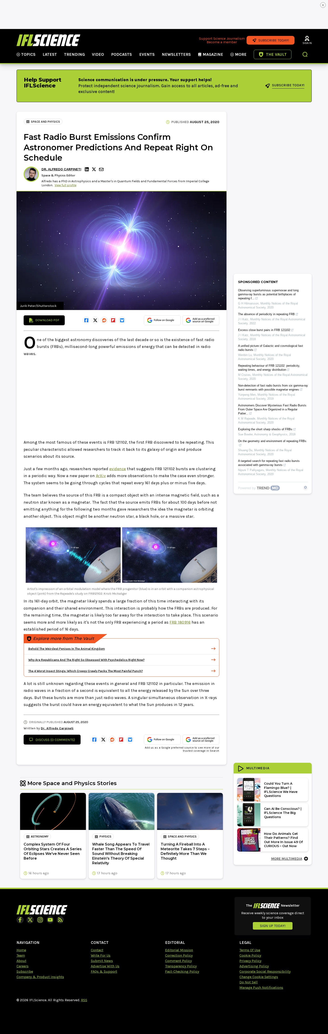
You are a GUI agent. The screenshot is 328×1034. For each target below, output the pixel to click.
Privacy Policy (250, 961)
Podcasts (121, 54)
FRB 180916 (180, 622)
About (21, 961)
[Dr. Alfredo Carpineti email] (101, 169)
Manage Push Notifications (261, 987)
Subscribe (25, 971)
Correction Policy (179, 955)
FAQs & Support (104, 971)
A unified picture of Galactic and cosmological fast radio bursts (270, 348)
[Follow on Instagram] (40, 919)
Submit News (102, 961)
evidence (117, 468)
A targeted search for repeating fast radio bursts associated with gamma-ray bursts (269, 463)
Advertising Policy (254, 966)
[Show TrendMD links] (305, 487)
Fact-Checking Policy (182, 971)
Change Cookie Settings (258, 977)
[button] (305, 55)
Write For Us (100, 955)
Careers (23, 966)
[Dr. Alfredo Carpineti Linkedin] (87, 169)
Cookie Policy (250, 955)
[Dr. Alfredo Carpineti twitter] (94, 169)
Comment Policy (178, 961)
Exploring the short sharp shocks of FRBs (265, 429)
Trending (74, 54)
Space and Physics (45, 121)
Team (21, 955)
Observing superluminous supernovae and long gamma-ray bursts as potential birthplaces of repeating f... (268, 294)
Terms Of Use (249, 950)
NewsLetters (176, 54)
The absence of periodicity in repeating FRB (266, 314)
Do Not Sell (248, 982)
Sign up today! (272, 926)
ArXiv (101, 475)
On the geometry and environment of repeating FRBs (272, 441)
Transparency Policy (181, 966)
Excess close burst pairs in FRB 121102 (264, 330)
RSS (84, 1000)
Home (21, 950)
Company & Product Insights (40, 977)
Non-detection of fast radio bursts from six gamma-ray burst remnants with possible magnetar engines (273, 387)
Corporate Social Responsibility (265, 971)
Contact (97, 950)
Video (98, 54)
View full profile (65, 185)
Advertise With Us (105, 966)
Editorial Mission (179, 950)
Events (147, 54)
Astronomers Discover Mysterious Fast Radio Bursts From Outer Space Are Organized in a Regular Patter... (272, 409)
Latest (50, 54)
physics (105, 836)
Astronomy (39, 836)
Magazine (213, 54)
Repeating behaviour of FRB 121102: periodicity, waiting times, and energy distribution (269, 367)
